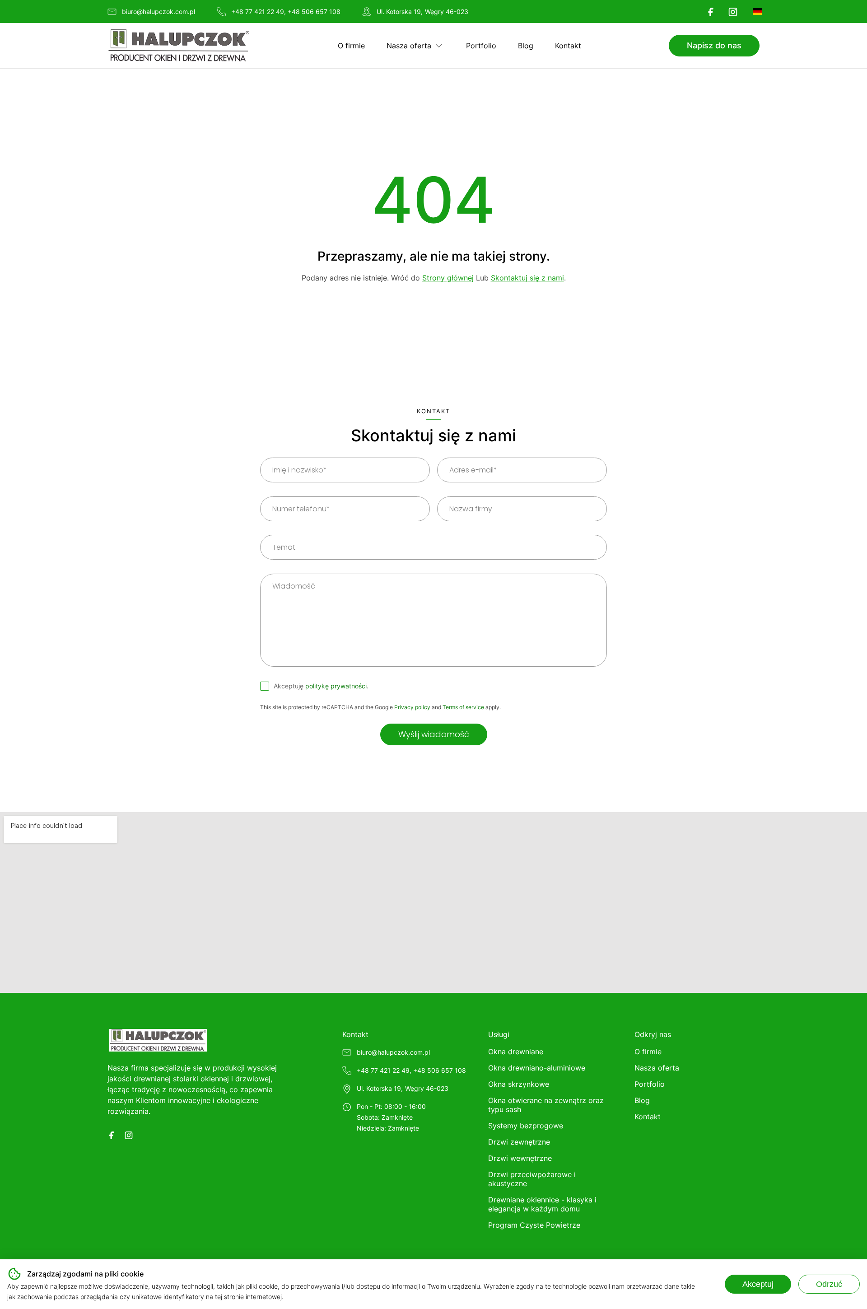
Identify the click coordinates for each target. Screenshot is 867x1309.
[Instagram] (732, 11)
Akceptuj (758, 1284)
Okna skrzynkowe (518, 1084)
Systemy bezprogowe (525, 1125)
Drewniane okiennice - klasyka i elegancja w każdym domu (542, 1204)
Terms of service (463, 707)
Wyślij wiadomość (433, 734)
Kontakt (568, 45)
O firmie (351, 45)
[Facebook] (710, 11)
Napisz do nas (714, 45)
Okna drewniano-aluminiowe (536, 1067)
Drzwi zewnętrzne (519, 1141)
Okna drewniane (515, 1051)
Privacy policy (412, 707)
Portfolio (481, 45)
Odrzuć (829, 1284)
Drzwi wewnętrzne (520, 1158)
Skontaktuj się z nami (527, 277)
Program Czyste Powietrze (534, 1225)
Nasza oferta (409, 45)
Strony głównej (448, 277)
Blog (525, 45)
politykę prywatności (336, 686)
